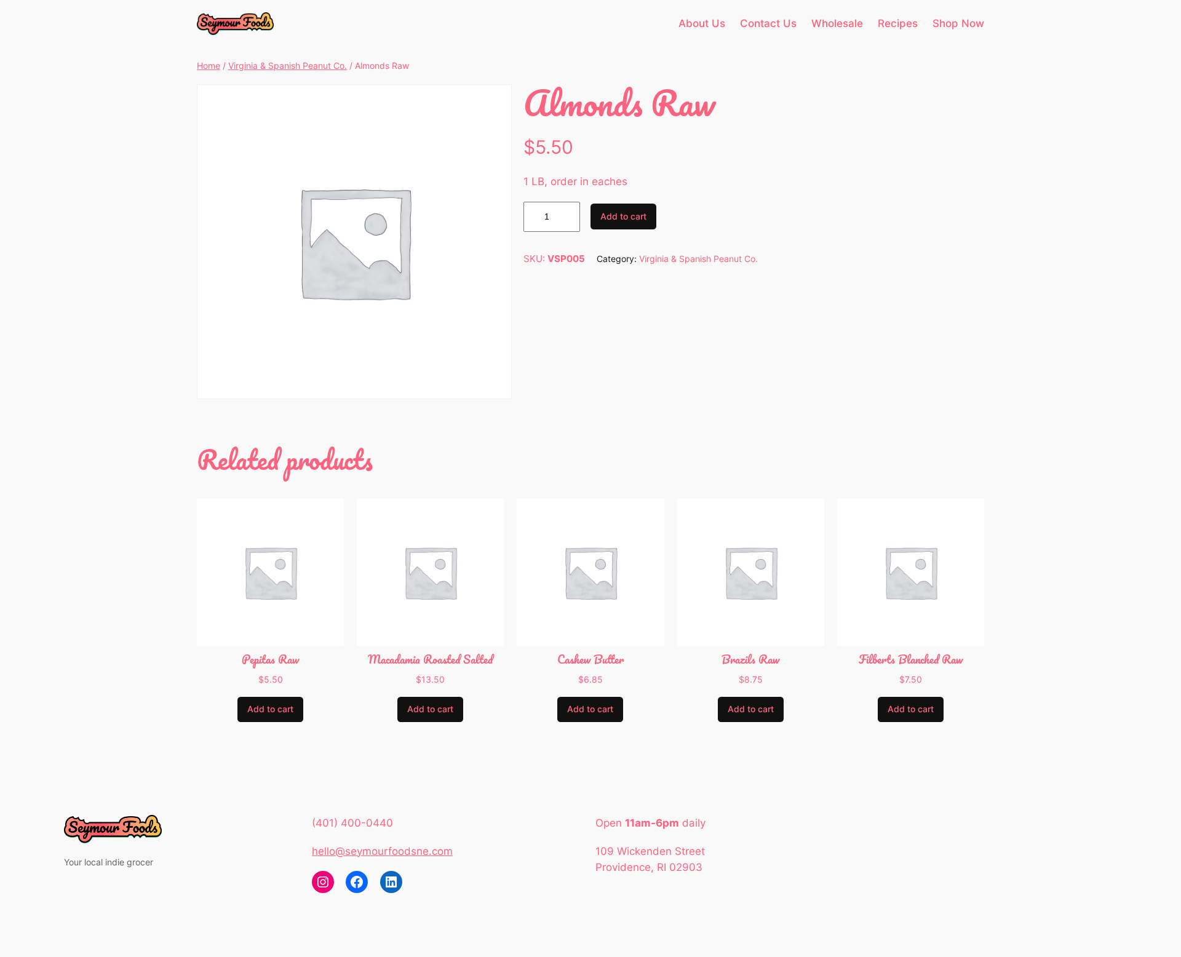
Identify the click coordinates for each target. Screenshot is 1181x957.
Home (208, 65)
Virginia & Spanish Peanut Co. (287, 65)
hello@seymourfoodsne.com (382, 851)
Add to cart (623, 216)
